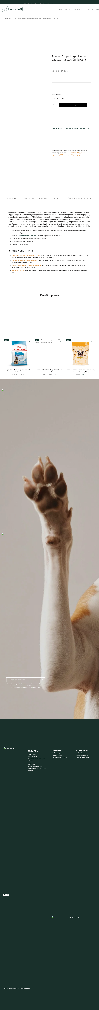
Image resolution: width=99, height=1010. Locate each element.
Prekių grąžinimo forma (82, 757)
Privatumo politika (57, 755)
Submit (42, 679)
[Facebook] (4, 895)
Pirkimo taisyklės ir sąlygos (59, 757)
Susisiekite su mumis (82, 755)
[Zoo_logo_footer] (12, 819)
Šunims (14, 18)
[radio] (55, 99)
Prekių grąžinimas (81, 753)
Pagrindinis (7, 18)
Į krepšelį (73, 105)
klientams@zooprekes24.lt (35, 766)
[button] (89, 128)
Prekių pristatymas (57, 753)
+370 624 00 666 (32, 757)
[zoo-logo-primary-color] (12, 9)
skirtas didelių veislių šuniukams (27, 235)
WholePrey (23, 260)
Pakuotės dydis (56, 94)
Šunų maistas (22, 18)
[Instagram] (7, 895)
